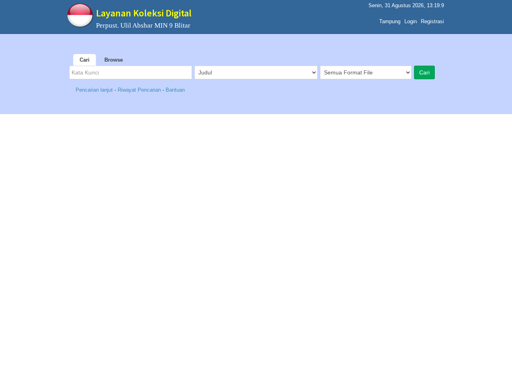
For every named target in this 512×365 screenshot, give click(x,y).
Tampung (389, 21)
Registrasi (432, 21)
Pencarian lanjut (95, 90)
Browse (113, 60)
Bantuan (175, 90)
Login (410, 21)
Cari (85, 60)
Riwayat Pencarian (139, 90)
